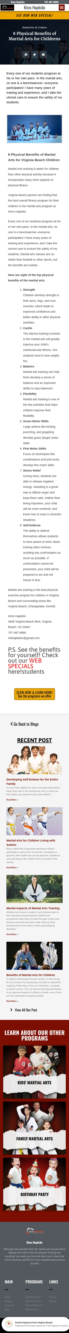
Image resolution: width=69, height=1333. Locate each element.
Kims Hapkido (34, 7)
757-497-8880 (51, 2)
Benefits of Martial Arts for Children (30, 975)
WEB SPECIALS (25, 663)
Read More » (12, 800)
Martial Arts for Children (34, 27)
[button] (62, 7)
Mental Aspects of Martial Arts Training (33, 908)
